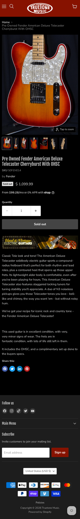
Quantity (7, 202)
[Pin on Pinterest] (27, 369)
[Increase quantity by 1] (36, 211)
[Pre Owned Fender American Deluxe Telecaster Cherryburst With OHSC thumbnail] (7, 143)
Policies (40, 502)
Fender (10, 176)
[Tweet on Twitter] (12, 369)
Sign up (60, 452)
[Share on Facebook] (5, 369)
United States (38, 471)
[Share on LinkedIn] (20, 369)
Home (6, 22)
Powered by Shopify (40, 512)
